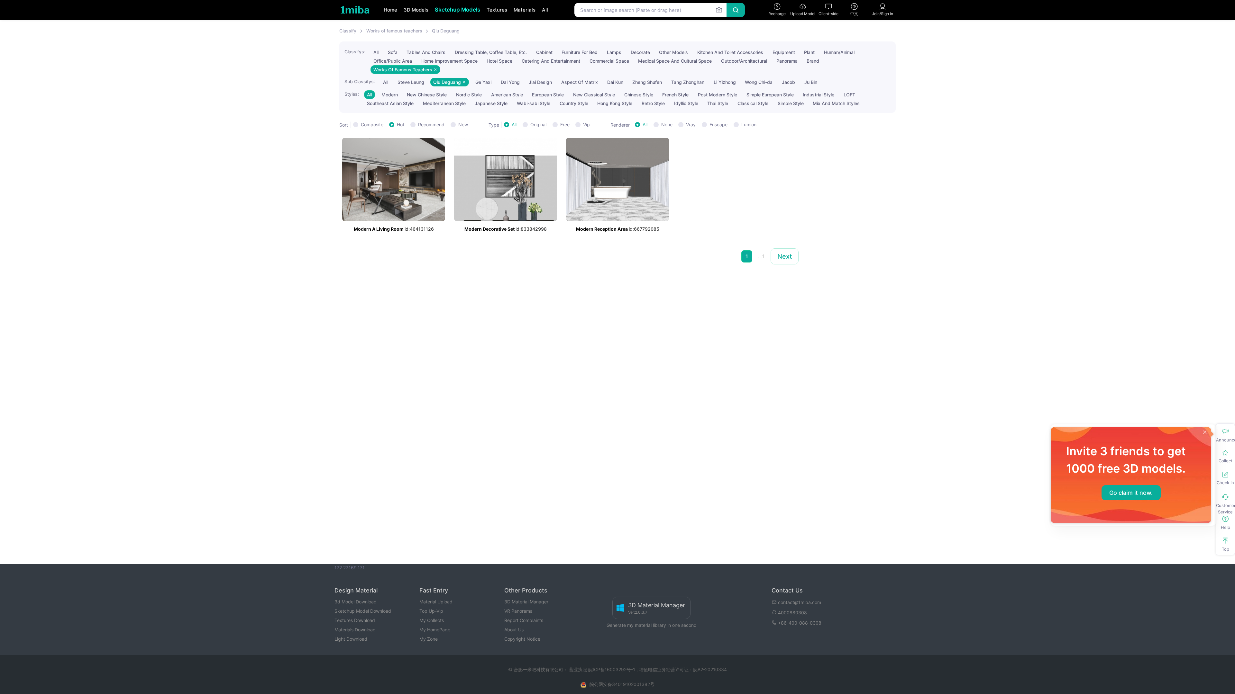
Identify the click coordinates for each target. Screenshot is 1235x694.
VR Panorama (518, 611)
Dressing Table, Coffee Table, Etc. (491, 52)
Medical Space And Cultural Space (675, 61)
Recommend (431, 124)
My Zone (428, 639)
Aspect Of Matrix (579, 82)
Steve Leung (411, 82)
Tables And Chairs (426, 52)
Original (538, 124)
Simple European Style (770, 94)
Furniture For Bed (580, 52)
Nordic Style (469, 94)
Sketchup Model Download (362, 611)
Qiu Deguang (446, 30)
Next (784, 256)
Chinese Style (638, 94)
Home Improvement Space (449, 61)
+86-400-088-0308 (799, 623)
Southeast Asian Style (390, 103)
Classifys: (354, 51)
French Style (675, 94)
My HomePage (434, 629)
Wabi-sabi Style (533, 103)
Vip (586, 124)
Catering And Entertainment (551, 61)
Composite (372, 124)
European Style (548, 94)
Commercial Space (609, 61)
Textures (497, 10)
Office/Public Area (392, 61)
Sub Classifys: (359, 81)
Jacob (788, 82)
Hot (400, 124)
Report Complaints (523, 620)
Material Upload (436, 601)
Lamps (614, 52)
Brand (813, 61)
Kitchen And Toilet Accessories (730, 52)
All (545, 10)
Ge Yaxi (483, 82)
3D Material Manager (526, 601)
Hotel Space (499, 61)
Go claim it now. (1131, 492)
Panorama (787, 61)
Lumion (748, 124)
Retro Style (653, 103)
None (666, 124)
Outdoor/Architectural (744, 61)
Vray (691, 124)
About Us (514, 629)
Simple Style (791, 103)
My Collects (431, 620)
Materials (524, 10)
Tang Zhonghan (687, 82)
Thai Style (717, 103)
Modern (389, 94)
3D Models (416, 10)
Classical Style (752, 103)
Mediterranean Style (444, 103)
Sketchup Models (457, 9)
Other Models (673, 52)
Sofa (393, 52)
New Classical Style (594, 94)
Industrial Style (818, 94)
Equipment (784, 52)
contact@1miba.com (799, 602)
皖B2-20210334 (710, 669)
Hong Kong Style (614, 103)
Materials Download (355, 629)
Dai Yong (510, 82)
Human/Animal (839, 52)
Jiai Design (540, 82)
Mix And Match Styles (836, 103)
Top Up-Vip (431, 611)
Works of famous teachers (394, 30)
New (463, 124)
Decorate (640, 52)
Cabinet (544, 52)
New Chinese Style (427, 94)
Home (390, 10)
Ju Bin (810, 82)
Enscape (718, 124)
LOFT (849, 94)
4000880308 (792, 612)
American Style (507, 94)
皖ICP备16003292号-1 (611, 669)
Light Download (350, 639)
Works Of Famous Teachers (403, 69)
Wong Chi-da (759, 82)
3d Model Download (355, 601)
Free (565, 124)
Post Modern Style (717, 94)
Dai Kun (615, 82)
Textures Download (354, 620)
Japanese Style (491, 103)
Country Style (574, 103)
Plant (809, 52)
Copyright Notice (522, 639)
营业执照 (578, 669)
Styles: (351, 94)
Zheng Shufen (647, 82)
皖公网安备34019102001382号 (622, 684)
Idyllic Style (686, 103)
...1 (761, 256)
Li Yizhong (725, 82)
